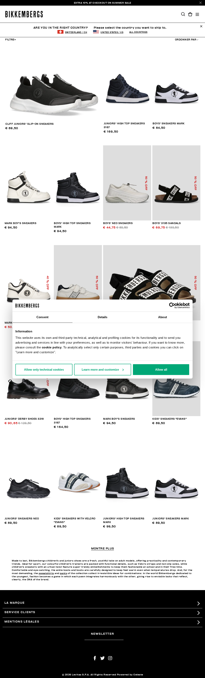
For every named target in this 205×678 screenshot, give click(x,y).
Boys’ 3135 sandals (166, 223)
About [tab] (162, 317)
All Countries (138, 32)
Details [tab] (103, 317)
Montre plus (102, 548)
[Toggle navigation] (197, 14)
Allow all (161, 369)
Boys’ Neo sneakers (118, 223)
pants (63, 573)
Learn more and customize (100, 369)
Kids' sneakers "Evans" (169, 419)
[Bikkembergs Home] (24, 14)
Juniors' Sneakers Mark (170, 518)
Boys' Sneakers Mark (168, 123)
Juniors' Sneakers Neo (22, 518)
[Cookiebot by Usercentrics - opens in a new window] (172, 306)
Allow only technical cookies (44, 369)
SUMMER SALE (121, 3)
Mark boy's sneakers (20, 223)
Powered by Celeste (130, 674)
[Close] (200, 3)
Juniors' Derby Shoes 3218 (24, 419)
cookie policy (52, 347)
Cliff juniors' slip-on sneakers (29, 124)
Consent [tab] (42, 317)
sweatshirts (46, 573)
